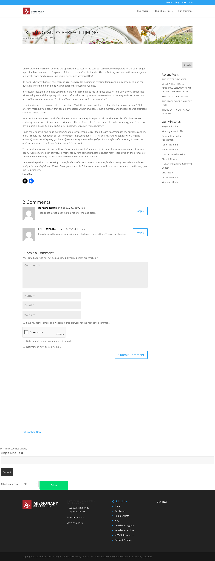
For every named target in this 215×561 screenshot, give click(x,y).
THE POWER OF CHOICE (174, 79)
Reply (140, 211)
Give (190, 2)
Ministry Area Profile (172, 131)
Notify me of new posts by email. (43, 346)
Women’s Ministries (172, 182)
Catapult (147, 556)
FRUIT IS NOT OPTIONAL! (175, 96)
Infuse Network (170, 177)
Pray (184, 2)
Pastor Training (170, 144)
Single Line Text (12, 453)
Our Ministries (162, 11)
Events (169, 2)
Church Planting (170, 159)
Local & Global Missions (174, 154)
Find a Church (121, 515)
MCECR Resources (123, 535)
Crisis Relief (168, 172)
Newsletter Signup (124, 525)
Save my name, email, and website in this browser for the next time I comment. (68, 322)
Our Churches (185, 11)
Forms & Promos (123, 540)
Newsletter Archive (124, 530)
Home (117, 506)
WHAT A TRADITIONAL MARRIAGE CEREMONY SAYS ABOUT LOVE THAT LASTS (177, 87)
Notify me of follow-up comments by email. (49, 340)
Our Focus (142, 11)
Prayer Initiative (170, 126)
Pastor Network (170, 149)
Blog (177, 2)
